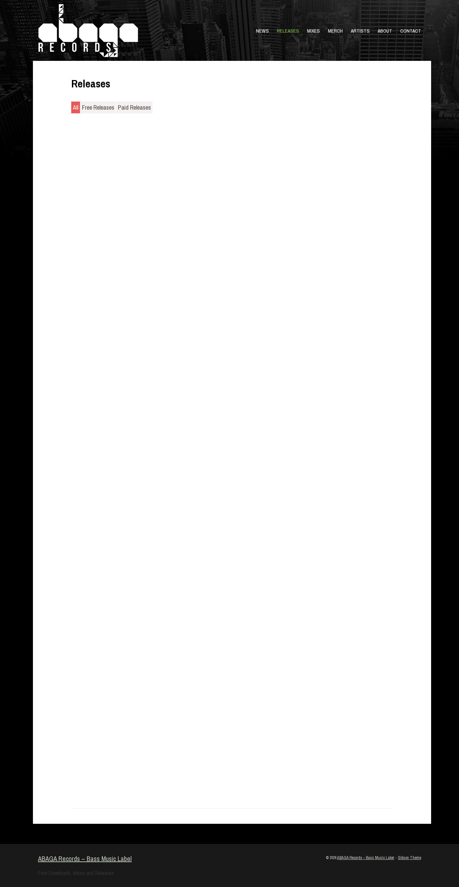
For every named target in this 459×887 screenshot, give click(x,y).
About (385, 30)
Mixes (313, 30)
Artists (360, 30)
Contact (410, 30)
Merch (335, 30)
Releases (288, 30)
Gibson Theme (409, 857)
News (262, 30)
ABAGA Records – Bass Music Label (85, 858)
